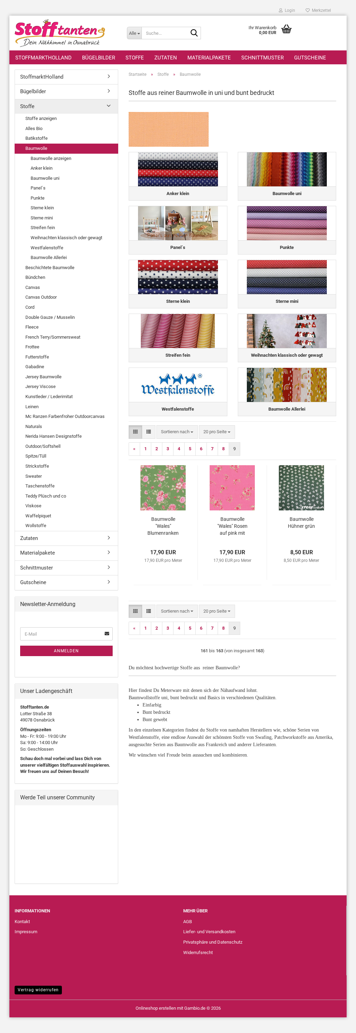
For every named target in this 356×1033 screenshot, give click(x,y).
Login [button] (289, 10)
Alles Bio (33, 128)
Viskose (33, 505)
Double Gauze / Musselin (50, 317)
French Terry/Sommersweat (52, 337)
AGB (187, 921)
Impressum (26, 931)
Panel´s (38, 188)
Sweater (33, 476)
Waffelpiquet (38, 515)
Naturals (33, 426)
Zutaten (165, 58)
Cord (29, 307)
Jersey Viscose (40, 386)
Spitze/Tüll (35, 456)
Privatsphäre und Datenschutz (212, 942)
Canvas (32, 287)
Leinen (32, 406)
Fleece (32, 327)
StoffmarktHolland (43, 58)
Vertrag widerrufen (38, 989)
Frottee (32, 346)
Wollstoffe (35, 525)
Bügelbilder (98, 58)
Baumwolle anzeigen (51, 158)
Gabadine (34, 366)
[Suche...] (194, 33)
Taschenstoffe (40, 486)
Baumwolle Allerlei (49, 257)
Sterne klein (42, 207)
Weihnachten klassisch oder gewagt (66, 237)
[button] (135, 432)
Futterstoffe (37, 357)
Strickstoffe (37, 466)
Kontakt (22, 921)
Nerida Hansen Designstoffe (53, 436)
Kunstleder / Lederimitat (49, 396)
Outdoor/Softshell (42, 446)
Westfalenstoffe (47, 247)
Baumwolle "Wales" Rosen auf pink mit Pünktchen (232, 526)
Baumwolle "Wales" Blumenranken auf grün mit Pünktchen (163, 526)
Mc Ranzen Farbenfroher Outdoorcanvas (65, 416)
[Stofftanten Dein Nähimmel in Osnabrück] (65, 33)
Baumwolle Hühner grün (301, 522)
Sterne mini (42, 217)
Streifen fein (43, 227)
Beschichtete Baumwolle (49, 267)
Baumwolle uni (45, 178)
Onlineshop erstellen (156, 1008)
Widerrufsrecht (198, 952)
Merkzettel (320, 10)
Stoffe (135, 58)
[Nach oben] (336, 1022)
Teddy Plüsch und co (45, 496)
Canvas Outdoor (41, 297)
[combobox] (177, 432)
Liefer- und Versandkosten (209, 931)
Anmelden (66, 650)
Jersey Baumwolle (43, 376)
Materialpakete (209, 58)
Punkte (37, 198)
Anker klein (41, 168)
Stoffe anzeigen (41, 118)
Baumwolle (36, 148)
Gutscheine (310, 58)
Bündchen (35, 277)
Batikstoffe (36, 138)
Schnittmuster (262, 58)
